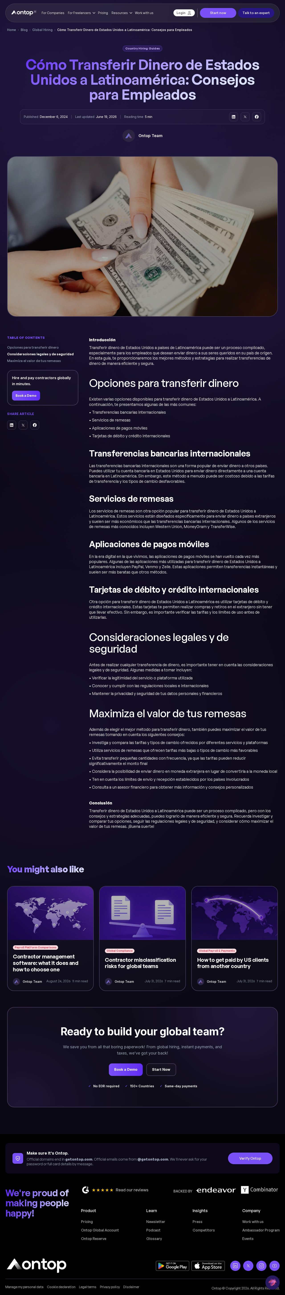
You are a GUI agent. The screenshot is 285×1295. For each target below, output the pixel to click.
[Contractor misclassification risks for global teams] (142, 938)
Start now (218, 13)
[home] (23, 12)
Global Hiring (42, 30)
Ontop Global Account (100, 1230)
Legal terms (87, 1287)
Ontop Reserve (93, 1238)
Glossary (154, 1238)
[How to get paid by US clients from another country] (234, 938)
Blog (24, 30)
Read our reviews (132, 1189)
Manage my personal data (24, 1287)
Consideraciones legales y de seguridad (40, 354)
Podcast (153, 1230)
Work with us (144, 13)
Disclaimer (131, 1287)
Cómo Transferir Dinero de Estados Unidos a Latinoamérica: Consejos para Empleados (124, 30)
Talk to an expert (256, 13)
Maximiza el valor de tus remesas (34, 361)
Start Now (161, 1069)
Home (11, 30)
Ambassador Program (261, 1230)
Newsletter (155, 1221)
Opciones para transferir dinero (33, 347)
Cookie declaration (61, 1287)
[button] (81, 13)
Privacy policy (110, 1287)
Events (248, 1238)
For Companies (53, 13)
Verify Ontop (250, 1158)
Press (197, 1221)
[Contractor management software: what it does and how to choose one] (50, 938)
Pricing (103, 13)
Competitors (204, 1230)
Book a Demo (26, 395)
